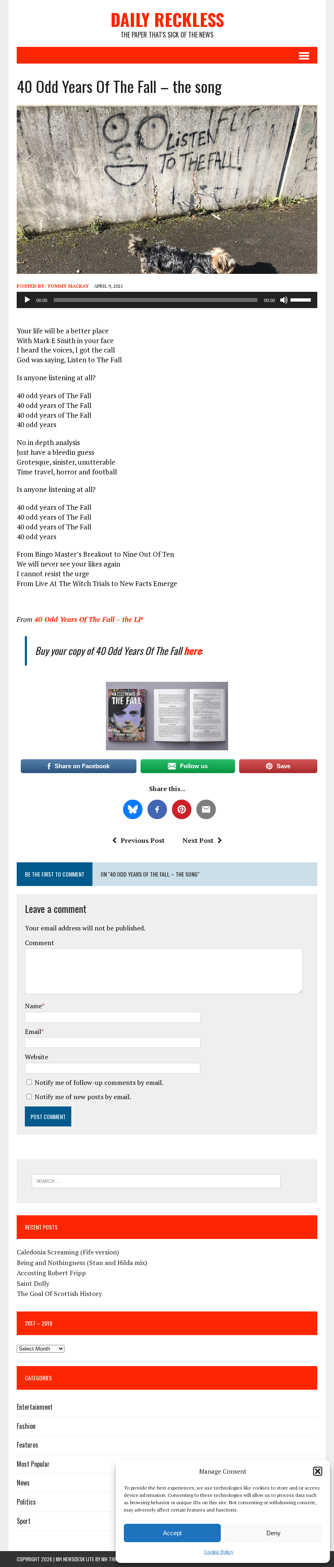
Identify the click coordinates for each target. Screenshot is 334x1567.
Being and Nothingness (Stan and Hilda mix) (82, 1262)
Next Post (197, 840)
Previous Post (143, 840)
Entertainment (35, 1407)
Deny (273, 1533)
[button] (318, 1471)
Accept (172, 1533)
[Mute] (284, 300)
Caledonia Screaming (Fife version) (68, 1251)
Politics (26, 1502)
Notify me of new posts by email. (83, 1096)
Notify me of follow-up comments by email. (99, 1082)
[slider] (301, 299)
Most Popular (33, 1464)
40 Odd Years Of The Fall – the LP (88, 619)
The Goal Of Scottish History (59, 1293)
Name (33, 1005)
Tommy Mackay (68, 286)
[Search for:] (156, 1180)
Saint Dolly (33, 1283)
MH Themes (113, 1559)
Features (27, 1445)
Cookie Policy (218, 1552)
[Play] (27, 300)
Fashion (26, 1426)
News (23, 1483)
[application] (167, 300)
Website (36, 1056)
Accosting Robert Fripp (51, 1272)
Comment (39, 942)
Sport (24, 1521)
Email (33, 1031)
